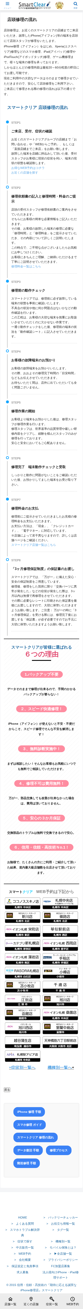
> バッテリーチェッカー (60, 1217)
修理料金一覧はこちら (26, 266)
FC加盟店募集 (60, 1266)
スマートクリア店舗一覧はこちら (33, 544)
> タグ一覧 (60, 1229)
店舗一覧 (10, 1301)
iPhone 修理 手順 (29, 1111)
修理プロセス (59, 1150)
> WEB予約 (22, 1253)
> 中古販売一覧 (22, 1247)
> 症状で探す (22, 1241)
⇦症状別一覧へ (22, 1067)
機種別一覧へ (60, 1067)
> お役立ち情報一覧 (60, 1223)
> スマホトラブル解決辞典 (22, 1232)
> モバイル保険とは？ (60, 1247)
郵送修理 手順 (26, 1163)
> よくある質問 (22, 1223)
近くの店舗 (31, 1301)
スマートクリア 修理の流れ (35, 1137)
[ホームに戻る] (41, 1207)
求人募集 (23, 1272)
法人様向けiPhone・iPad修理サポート (61, 1275)
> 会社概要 (22, 1259)
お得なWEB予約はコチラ (28, 168)
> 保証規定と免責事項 (22, 1266)
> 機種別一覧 (60, 1241)
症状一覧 (52, 1301)
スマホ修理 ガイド (29, 1124)
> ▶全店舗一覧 (60, 1253)
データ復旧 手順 (28, 1150)
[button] (74, 797)
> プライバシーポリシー (60, 1259)
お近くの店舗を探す (24, 172)
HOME (22, 1217)
